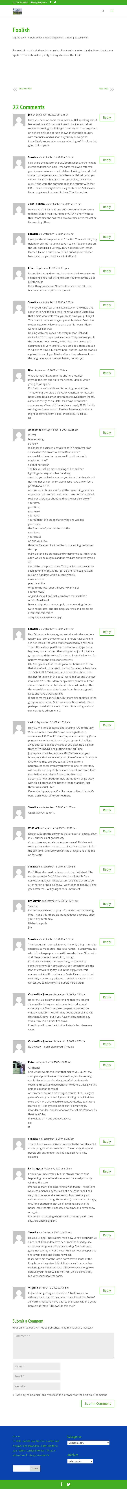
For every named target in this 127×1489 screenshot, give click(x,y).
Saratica (33, 157)
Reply (107, 117)
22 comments (82, 37)
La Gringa (34, 1168)
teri (30, 722)
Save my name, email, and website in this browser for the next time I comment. (61, 1395)
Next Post (103, 88)
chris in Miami (37, 204)
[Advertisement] (69, 74)
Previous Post (25, 88)
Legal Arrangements (53, 37)
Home (16, 1436)
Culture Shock (35, 37)
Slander (68, 37)
